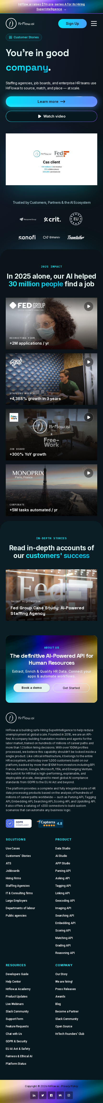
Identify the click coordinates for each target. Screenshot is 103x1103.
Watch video (54, 116)
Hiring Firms (13, 878)
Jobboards (13, 871)
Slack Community (17, 1011)
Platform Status (16, 1063)
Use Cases (13, 848)
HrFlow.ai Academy (18, 989)
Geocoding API (64, 900)
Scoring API (63, 930)
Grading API (63, 945)
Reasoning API (64, 953)
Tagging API (63, 885)
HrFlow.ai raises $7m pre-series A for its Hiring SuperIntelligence (51, 6)
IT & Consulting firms (19, 893)
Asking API (62, 878)
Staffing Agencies (18, 885)
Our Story (61, 974)
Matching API (64, 938)
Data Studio (62, 848)
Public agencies (16, 915)
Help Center (13, 981)
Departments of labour (20, 908)
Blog (58, 1004)
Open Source (63, 1026)
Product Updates (17, 996)
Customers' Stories (18, 856)
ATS (8, 863)
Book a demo (32, 688)
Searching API (64, 915)
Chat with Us (14, 1034)
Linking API (62, 893)
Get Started (71, 688)
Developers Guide (17, 974)
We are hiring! (64, 981)
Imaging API (63, 908)
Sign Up (72, 23)
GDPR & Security (16, 1041)
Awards (60, 996)
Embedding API (65, 923)
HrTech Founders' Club (69, 1034)
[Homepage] (20, 23)
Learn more (48, 101)
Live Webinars (14, 1004)
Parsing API (63, 871)
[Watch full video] (51, 159)
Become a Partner (67, 1011)
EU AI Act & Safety (18, 1048)
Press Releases (65, 989)
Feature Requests (17, 1026)
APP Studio (62, 863)
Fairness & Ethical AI (19, 1056)
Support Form (14, 1019)
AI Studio (61, 856)
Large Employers (16, 900)
